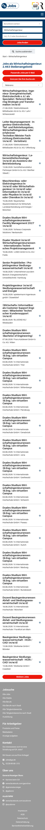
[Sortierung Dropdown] (38, 85)
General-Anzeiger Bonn (12, 775)
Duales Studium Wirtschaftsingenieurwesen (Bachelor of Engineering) (17, 333)
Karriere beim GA (13, 779)
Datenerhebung (22, 822)
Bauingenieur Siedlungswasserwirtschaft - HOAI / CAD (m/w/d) (17, 640)
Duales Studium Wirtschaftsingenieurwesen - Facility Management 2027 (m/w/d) (18, 221)
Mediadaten (7, 732)
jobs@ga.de (11, 760)
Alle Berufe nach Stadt (11, 705)
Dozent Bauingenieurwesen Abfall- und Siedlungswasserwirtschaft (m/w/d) (18, 600)
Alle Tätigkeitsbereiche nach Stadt (16, 713)
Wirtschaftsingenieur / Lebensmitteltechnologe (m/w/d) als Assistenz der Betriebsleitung (17, 159)
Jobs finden (22, 42)
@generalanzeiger (13, 787)
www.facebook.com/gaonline (18, 783)
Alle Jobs (6, 694)
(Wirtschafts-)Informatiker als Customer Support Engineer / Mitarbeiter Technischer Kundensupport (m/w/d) (18, 311)
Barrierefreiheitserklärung (22, 825)
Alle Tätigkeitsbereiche (12, 709)
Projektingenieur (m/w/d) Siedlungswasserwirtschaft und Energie (18, 288)
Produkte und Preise (11, 728)
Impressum (22, 810)
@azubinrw (10, 804)
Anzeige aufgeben (10, 736)
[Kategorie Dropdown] (40, 23)
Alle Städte (7, 698)
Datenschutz (22, 818)
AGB (22, 814)
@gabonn (10, 791)
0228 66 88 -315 (13, 763)
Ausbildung (7, 717)
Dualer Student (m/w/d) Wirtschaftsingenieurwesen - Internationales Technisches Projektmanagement (18, 244)
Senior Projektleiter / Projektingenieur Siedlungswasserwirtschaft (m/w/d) (17, 265)
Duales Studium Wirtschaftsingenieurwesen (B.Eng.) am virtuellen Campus (16, 354)
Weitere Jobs (22, 677)
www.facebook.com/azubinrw (18, 800)
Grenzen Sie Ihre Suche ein (22, 79)
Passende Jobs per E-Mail (22, 72)
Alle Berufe (7, 702)
